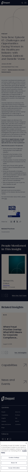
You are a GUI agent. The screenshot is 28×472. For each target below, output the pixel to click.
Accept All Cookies (14, 468)
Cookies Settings (14, 457)
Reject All (14, 463)
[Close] (26, 443)
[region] (14, 456)
